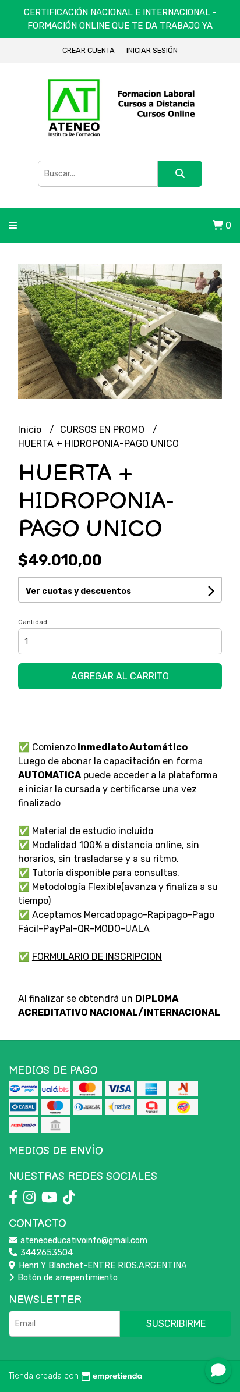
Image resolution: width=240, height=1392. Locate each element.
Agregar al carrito (120, 676)
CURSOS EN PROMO (103, 429)
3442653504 (45, 1253)
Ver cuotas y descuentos (78, 591)
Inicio (31, 429)
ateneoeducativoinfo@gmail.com (82, 1240)
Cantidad (32, 622)
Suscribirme (176, 1323)
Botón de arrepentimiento (66, 1278)
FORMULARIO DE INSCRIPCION (97, 956)
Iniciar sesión (152, 50)
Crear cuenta (88, 50)
